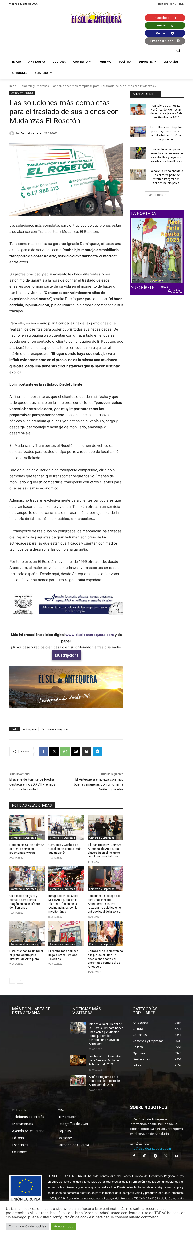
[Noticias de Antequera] (96, 18)
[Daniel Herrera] (12, 133)
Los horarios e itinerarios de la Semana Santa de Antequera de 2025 (105, 1060)
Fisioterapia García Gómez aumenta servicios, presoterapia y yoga (26, 848)
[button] (178, 50)
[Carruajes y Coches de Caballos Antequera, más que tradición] (66, 827)
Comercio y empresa (54, 729)
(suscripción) (66, 655)
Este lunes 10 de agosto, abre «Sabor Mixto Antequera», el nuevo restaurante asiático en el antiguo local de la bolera (104, 903)
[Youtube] (176, 1156)
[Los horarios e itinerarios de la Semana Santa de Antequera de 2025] (78, 1060)
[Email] (75, 751)
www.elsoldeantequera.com (89, 634)
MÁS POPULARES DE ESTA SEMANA (31, 1010)
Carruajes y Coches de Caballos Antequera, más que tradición (64, 848)
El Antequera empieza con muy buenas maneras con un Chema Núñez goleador (98, 784)
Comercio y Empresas (34, 86)
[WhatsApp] (65, 751)
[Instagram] (145, 1156)
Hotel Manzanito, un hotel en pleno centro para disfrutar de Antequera (26, 955)
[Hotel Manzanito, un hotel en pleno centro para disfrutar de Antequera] (27, 933)
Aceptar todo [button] (63, 1226)
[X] (54, 751)
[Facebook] (43, 751)
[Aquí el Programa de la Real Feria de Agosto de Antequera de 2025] (78, 1080)
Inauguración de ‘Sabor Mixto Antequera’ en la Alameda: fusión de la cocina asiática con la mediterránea (63, 903)
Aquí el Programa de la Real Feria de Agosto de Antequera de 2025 (104, 1081)
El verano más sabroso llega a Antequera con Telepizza (63, 955)
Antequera (30, 729)
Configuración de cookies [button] (27, 1226)
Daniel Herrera (31, 133)
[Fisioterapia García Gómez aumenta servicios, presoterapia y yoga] (27, 827)
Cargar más (155, 195)
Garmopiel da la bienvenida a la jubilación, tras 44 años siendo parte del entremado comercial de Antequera (105, 958)
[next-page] (20, 981)
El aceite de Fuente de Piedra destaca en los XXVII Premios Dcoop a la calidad (32, 784)
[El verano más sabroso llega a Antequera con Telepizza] (66, 933)
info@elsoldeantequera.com (150, 1148)
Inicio (12, 86)
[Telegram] (97, 751)
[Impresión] (86, 751)
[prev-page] (12, 981)
